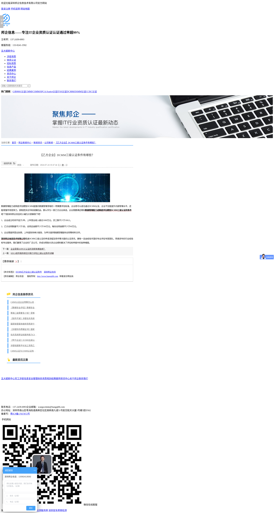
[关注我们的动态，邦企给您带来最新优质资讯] (137, 116)
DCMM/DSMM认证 (76, 91)
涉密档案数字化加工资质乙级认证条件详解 (24, 346)
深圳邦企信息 (50, 272)
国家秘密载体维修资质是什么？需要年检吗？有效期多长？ (24, 324)
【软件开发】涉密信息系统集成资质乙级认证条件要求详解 (24, 318)
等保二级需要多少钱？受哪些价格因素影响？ (24, 313)
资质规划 (46, 378)
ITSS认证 (62, 91)
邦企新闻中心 (24, 143)
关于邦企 (11, 77)
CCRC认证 (91, 91)
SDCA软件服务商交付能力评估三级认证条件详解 (32, 253)
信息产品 (11, 67)
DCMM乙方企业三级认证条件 (29, 272)
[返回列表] (9, 165)
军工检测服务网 (40, 510)
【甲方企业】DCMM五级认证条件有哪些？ (24, 340)
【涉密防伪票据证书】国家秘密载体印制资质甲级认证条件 (24, 329)
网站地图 (25, 9)
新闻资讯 (38, 143)
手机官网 (15, 9)
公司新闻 (48, 143)
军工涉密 (19, 378)
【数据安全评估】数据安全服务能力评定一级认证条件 (24, 308)
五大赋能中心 (8, 51)
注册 (8, 9)
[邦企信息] (5, 25)
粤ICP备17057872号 (20, 414)
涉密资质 (11, 56)
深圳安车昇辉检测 (58, 510)
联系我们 (11, 80)
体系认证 (11, 60)
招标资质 (11, 63)
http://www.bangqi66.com (47, 276)
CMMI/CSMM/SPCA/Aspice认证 (41, 91)
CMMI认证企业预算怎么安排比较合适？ (24, 302)
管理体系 (37, 378)
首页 (14, 143)
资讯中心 (11, 73)
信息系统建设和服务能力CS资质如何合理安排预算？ (24, 335)
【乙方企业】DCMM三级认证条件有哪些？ (75, 143)
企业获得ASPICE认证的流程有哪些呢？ (28, 249)
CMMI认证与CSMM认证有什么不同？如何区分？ (24, 351)
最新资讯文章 (20, 359)
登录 (3, 9)
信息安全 (28, 378)
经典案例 (11, 70)
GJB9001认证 (19, 91)
